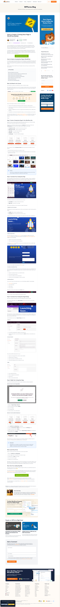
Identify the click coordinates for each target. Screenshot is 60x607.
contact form (13, 243)
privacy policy (17, 544)
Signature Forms (27, 590)
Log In (49, 1)
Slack (35, 591)
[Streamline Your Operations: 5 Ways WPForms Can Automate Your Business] (13, 526)
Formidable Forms (32, 236)
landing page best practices (11, 471)
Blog (6, 591)
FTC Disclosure (8, 592)
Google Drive (37, 590)
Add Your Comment (11, 561)
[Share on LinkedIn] (10, 43)
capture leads (9, 236)
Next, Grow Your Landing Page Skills (13, 80)
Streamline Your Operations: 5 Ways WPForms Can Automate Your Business (13, 532)
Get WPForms (54, 1)
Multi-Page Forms (27, 585)
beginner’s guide (25, 115)
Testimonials (35, 1)
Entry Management (17, 590)
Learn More (32, 494)
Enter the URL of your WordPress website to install (14, 506)
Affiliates (7, 590)
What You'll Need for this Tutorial (13, 72)
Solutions (20, 1)
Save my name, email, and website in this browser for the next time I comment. (20, 557)
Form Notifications (17, 592)
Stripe (36, 593)
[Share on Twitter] (12, 43)
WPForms (27, 236)
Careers (7, 585)
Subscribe (47, 86)
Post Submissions (27, 589)
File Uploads (17, 593)
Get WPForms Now (11, 578)
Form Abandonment (18, 591)
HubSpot (36, 589)
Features (16, 1)
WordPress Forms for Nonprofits (47, 595)
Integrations (29, 1)
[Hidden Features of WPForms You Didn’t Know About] (30, 526)
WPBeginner (46, 590)
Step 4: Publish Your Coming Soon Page (14, 77)
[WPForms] (6, 2)
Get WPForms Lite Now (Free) (14, 513)
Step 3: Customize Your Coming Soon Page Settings (16, 76)
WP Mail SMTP (47, 591)
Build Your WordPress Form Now (21, 475)
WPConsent (46, 592)
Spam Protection (27, 591)
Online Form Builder (18, 585)
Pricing (25, 1)
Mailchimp (36, 585)
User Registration (27, 593)
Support (46, 585)
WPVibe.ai (46, 589)
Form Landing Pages (18, 589)
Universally (46, 593)
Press (6, 589)
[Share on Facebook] (8, 43)
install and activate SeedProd (21, 114)
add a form (19, 235)
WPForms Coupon (19, 601)
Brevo (35, 592)
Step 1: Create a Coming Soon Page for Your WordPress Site (17, 73)
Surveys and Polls (27, 592)
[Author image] (8, 40)
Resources (39, 1)
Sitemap (16, 601)
